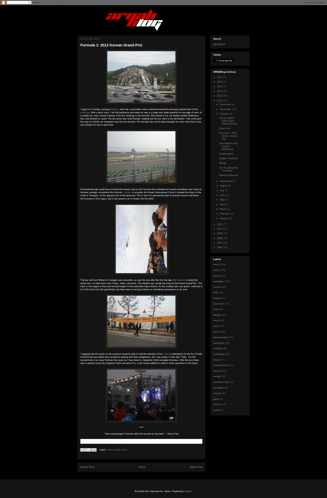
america (217, 393)
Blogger (188, 491)
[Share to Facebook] (91, 450)
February (225, 213)
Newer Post (87, 467)
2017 (220, 77)
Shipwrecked (226, 153)
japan (216, 399)
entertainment (220, 365)
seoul (216, 320)
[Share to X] (88, 450)
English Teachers (228, 158)
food (215, 309)
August (224, 185)
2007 (220, 242)
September (226, 181)
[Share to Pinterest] (95, 450)
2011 (220, 224)
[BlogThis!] (85, 450)
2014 (220, 91)
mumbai (217, 348)
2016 (220, 81)
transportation (220, 337)
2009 (220, 233)
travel (124, 449)
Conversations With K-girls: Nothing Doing (228, 121)
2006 (220, 247)
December (226, 104)
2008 (220, 238)
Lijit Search (219, 44)
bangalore (218, 343)
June (223, 195)
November (226, 109)
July (222, 190)
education (218, 387)
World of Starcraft (228, 175)
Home (142, 467)
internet (217, 371)
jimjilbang (85, 112)
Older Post (196, 467)
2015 (220, 86)
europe (217, 376)
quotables (218, 281)
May (222, 199)
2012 (220, 100)
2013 (220, 95)
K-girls (166, 354)
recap (216, 359)
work (215, 326)
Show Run (224, 128)
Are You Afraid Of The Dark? (228, 169)
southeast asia (221, 382)
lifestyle (217, 315)
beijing (216, 298)
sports (117, 449)
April (222, 204)
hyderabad (219, 354)
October (224, 113)
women (217, 287)
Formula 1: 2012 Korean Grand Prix (228, 136)
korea (110, 449)
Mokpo (115, 109)
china (216, 270)
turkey (216, 410)
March (223, 209)
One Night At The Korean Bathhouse (228, 146)
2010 (220, 228)
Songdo (127, 192)
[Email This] (82, 450)
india (215, 292)
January (224, 218)
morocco (218, 404)
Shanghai (180, 280)
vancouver (218, 303)
